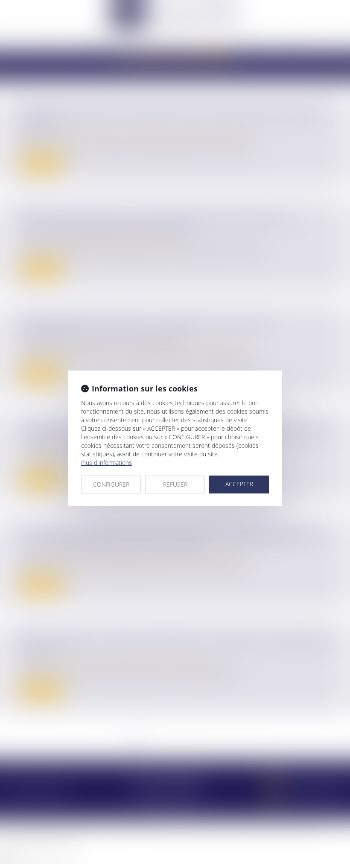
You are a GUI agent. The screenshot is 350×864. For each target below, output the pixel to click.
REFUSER (175, 484)
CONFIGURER (111, 484)
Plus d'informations (106, 462)
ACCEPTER (239, 484)
